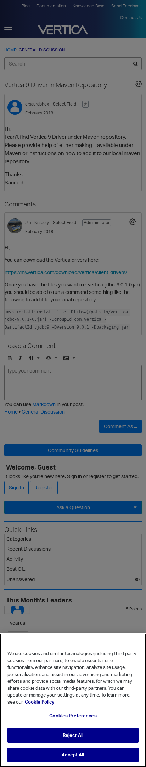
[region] (73, 700)
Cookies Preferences (72, 715)
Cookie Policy (39, 702)
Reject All (73, 735)
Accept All (73, 754)
